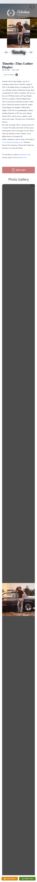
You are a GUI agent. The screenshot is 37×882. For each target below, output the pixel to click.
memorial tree (23, 154)
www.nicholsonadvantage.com (12, 142)
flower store (22, 157)
